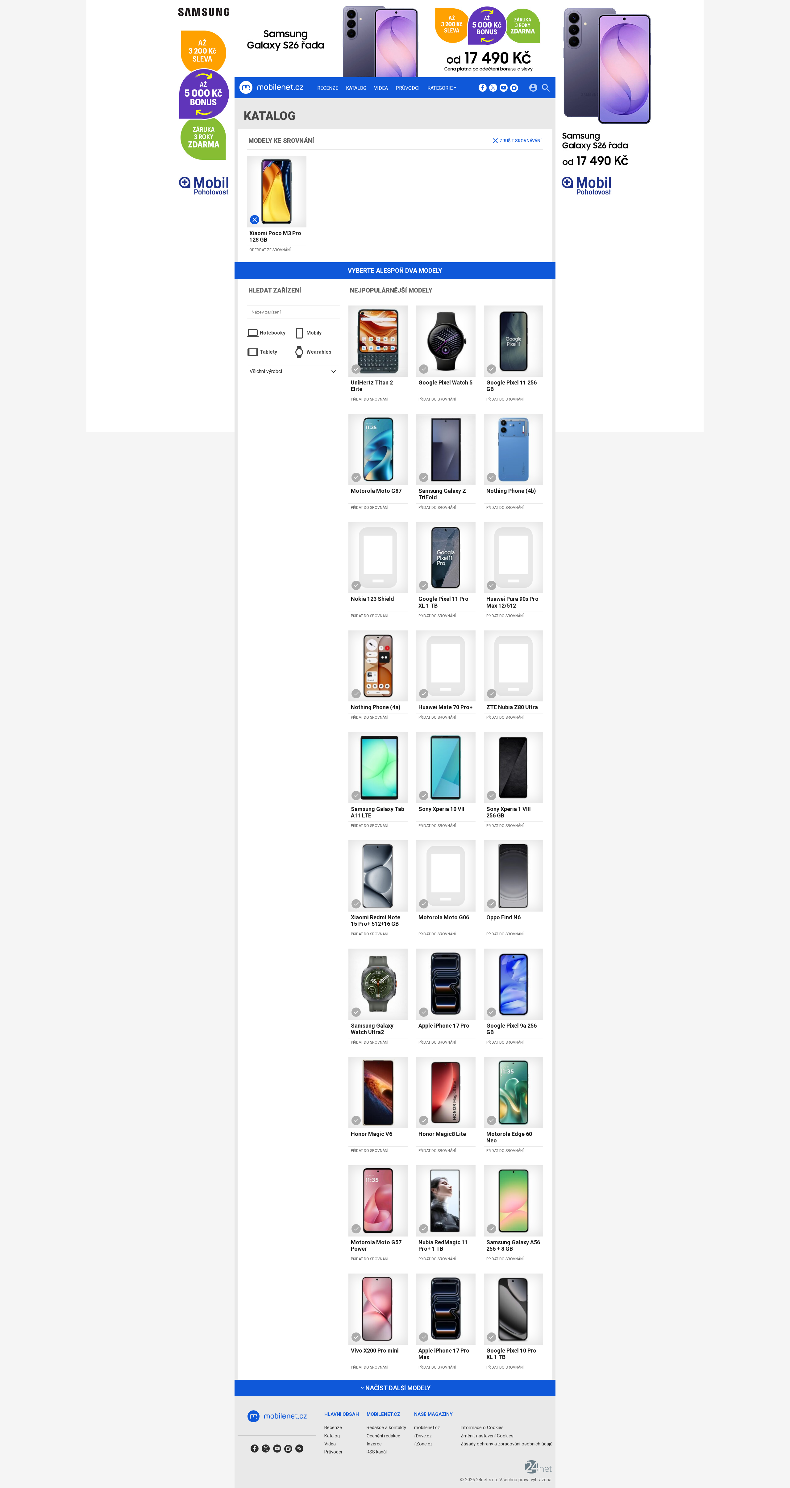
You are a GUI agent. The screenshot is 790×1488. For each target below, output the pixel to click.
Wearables (318, 352)
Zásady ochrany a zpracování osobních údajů (506, 1443)
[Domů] (271, 87)
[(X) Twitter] (493, 88)
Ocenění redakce (383, 1435)
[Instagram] (514, 88)
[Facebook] (482, 88)
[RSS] (299, 1450)
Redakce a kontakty (386, 1427)
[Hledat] (545, 89)
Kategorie (440, 88)
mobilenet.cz (427, 1427)
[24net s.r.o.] (538, 1471)
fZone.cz (423, 1443)
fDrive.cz (423, 1435)
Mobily (314, 333)
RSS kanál (377, 1452)
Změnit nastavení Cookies (487, 1435)
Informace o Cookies (482, 1427)
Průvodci (408, 88)
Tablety (268, 352)
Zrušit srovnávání (521, 140)
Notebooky (272, 333)
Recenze (327, 88)
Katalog (356, 88)
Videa (381, 88)
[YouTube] (503, 88)
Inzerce (374, 1443)
